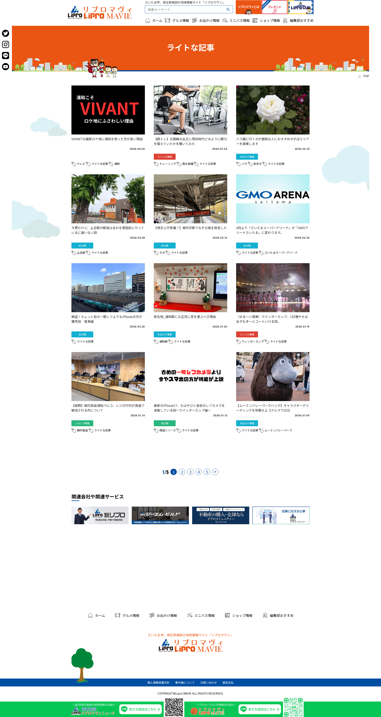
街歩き (257, 164)
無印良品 (82, 430)
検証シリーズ (167, 430)
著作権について (185, 682)
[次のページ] (215, 472)
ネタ (162, 252)
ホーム (157, 20)
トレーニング (167, 164)
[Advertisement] (190, 567)
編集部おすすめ (302, 20)
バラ (244, 164)
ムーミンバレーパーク (278, 430)
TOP (366, 76)
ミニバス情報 (239, 20)
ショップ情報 (270, 20)
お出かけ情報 (209, 20)
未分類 (82, 156)
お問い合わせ (208, 682)
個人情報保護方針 (158, 682)
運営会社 (228, 682)
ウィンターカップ (253, 341)
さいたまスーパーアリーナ (281, 252)
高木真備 (187, 164)
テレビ (81, 164)
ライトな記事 (99, 164)
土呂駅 (81, 252)
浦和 (117, 164)
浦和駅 (163, 341)
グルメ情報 (180, 20)
